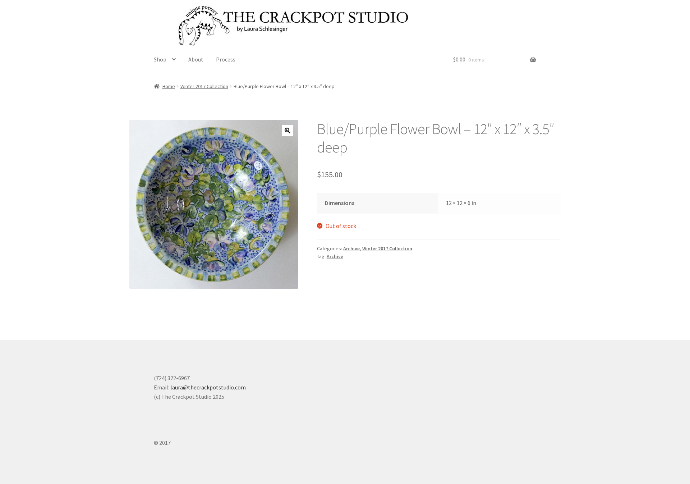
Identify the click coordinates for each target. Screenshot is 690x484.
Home (168, 86)
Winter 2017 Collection (204, 86)
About (195, 59)
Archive (351, 248)
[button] (287, 130)
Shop (160, 59)
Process (225, 59)
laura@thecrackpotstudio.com (208, 387)
